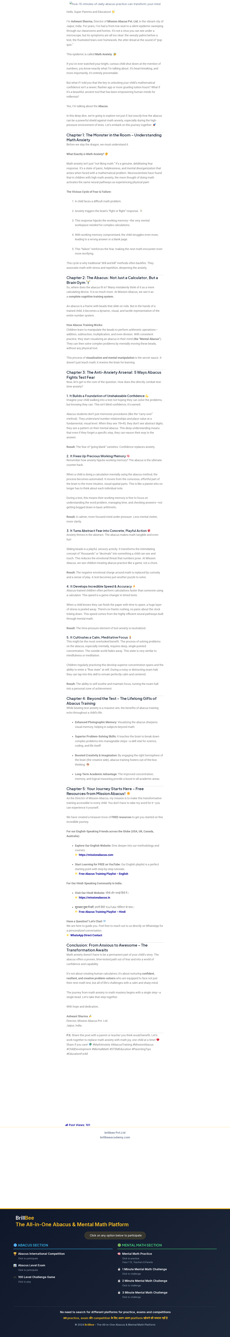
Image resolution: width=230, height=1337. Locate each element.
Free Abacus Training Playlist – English (103, 873)
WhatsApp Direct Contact (86, 935)
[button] (115, 1070)
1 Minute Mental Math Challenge (144, 1269)
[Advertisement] (115, 1173)
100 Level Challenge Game (36, 1277)
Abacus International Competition (41, 1253)
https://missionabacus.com (96, 854)
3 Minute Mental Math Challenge (144, 1292)
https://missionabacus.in (94, 897)
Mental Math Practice (137, 1253)
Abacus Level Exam (31, 1265)
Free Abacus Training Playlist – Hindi (102, 911)
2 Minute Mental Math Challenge (144, 1280)
